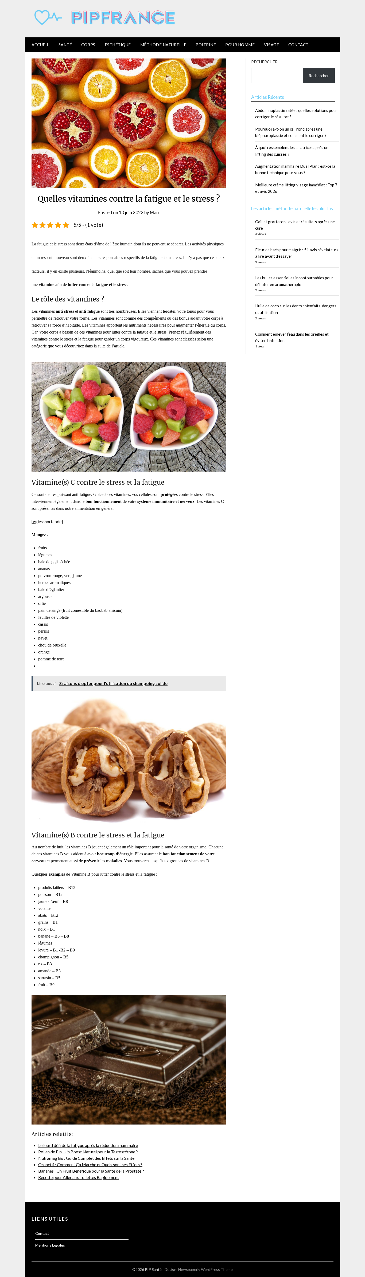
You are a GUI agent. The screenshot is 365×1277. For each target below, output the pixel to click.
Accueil (40, 44)
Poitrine (206, 44)
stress (161, 332)
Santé (65, 44)
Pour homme (240, 44)
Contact (298, 44)
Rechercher (264, 61)
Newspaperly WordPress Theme (205, 1269)
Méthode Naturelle (163, 44)
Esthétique (118, 44)
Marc (155, 212)
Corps (88, 44)
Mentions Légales (50, 1245)
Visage (271, 44)
